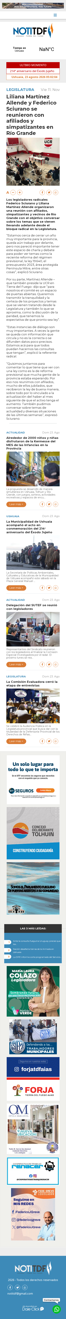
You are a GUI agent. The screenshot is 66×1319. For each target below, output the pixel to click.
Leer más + (16, 504)
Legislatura (20, 89)
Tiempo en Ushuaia (33, 49)
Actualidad (15, 432)
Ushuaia (12, 516)
